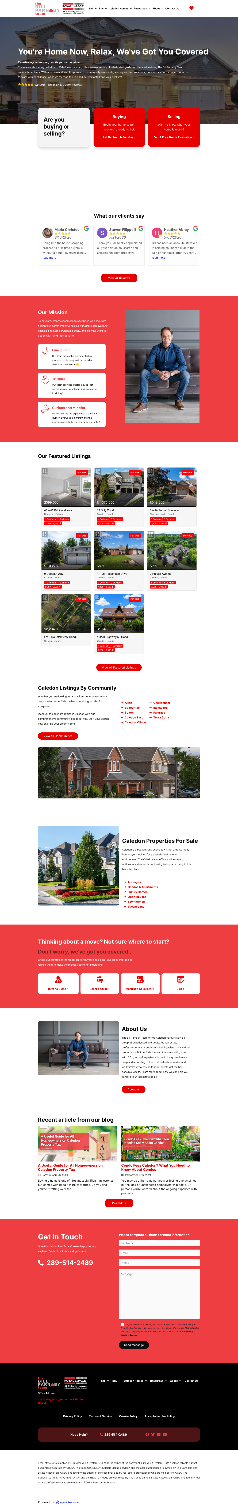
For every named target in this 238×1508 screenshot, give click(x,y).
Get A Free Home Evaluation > (174, 137)
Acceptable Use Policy (159, 1416)
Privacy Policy (186, 1331)
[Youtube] (165, 1434)
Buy (101, 8)
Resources (140, 8)
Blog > (181, 989)
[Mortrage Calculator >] (140, 979)
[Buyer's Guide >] (58, 979)
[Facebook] (147, 1434)
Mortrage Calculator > (140, 989)
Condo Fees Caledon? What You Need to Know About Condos (155, 1167)
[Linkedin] (159, 1434)
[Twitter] (153, 1434)
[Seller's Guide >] (99, 979)
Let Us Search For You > (119, 137)
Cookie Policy (128, 1416)
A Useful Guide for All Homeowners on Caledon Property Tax (70, 1167)
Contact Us (172, 8)
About (156, 8)
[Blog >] (180, 979)
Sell (91, 8)
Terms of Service (129, 1335)
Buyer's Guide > (58, 989)
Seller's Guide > (100, 989)
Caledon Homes (118, 8)
